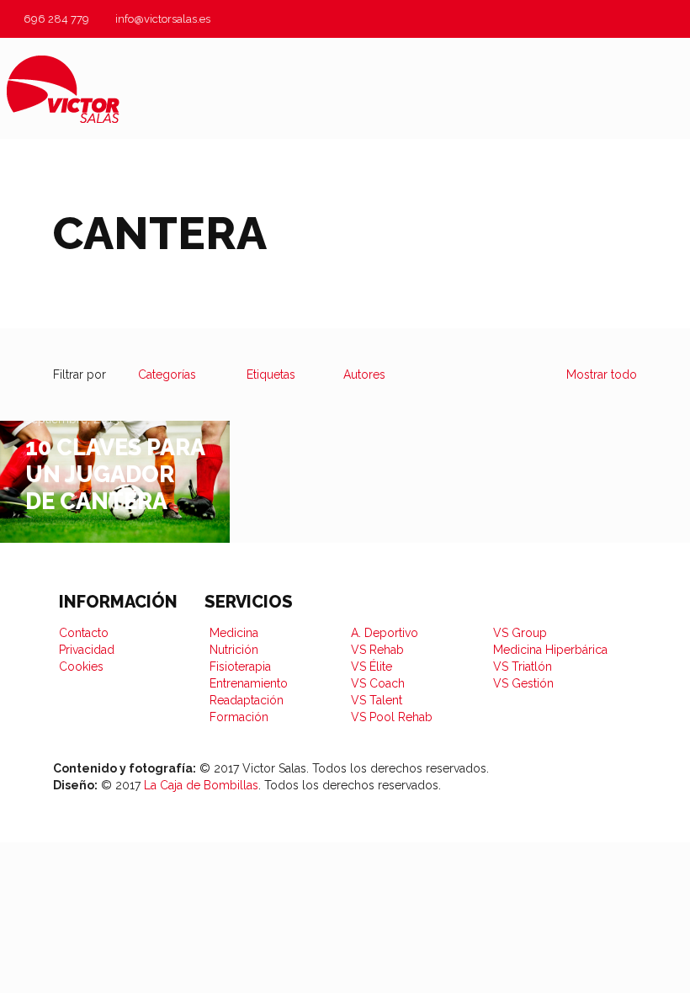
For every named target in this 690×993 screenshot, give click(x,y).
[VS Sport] (63, 88)
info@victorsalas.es (162, 19)
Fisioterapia (240, 666)
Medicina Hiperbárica (550, 649)
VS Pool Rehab (392, 717)
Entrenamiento (249, 683)
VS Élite (371, 666)
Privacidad (86, 649)
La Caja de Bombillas (201, 785)
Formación (239, 717)
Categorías (167, 374)
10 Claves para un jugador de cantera (114, 474)
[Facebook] (509, 797)
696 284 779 (56, 19)
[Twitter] (541, 797)
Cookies (81, 666)
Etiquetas (271, 374)
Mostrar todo (601, 374)
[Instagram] (574, 797)
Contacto (84, 633)
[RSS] (606, 797)
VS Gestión (523, 683)
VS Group (520, 633)
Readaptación (247, 700)
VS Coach (378, 683)
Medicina (234, 633)
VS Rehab (377, 649)
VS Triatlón (522, 666)
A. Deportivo (384, 633)
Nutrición (234, 649)
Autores (364, 374)
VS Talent (376, 700)
